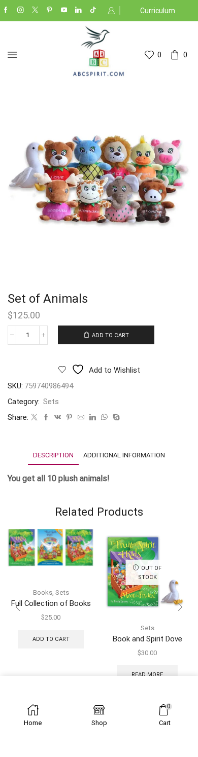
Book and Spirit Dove (147, 638)
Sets (51, 401)
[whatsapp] (104, 417)
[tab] (53, 455)
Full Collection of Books (51, 603)
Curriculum (157, 11)
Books (42, 592)
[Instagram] (20, 10)
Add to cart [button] (51, 639)
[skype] (115, 417)
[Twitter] (35, 10)
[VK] (57, 417)
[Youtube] (64, 10)
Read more (147, 674)
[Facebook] (6, 10)
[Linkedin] (78, 10)
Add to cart (110, 335)
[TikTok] (93, 10)
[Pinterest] (49, 10)
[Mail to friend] (81, 417)
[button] (18, 607)
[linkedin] (92, 417)
